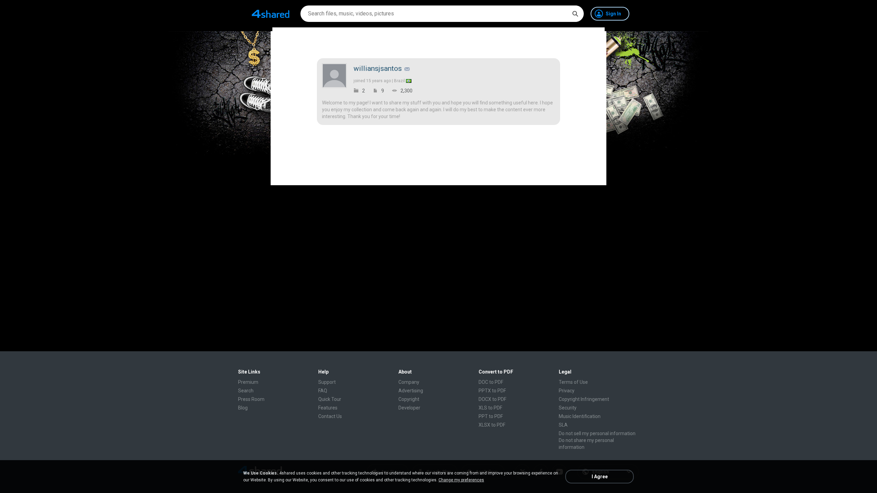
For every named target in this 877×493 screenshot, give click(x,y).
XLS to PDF (490, 407)
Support (327, 382)
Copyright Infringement (584, 399)
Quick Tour (329, 399)
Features (327, 407)
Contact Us (330, 416)
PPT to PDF (491, 416)
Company (408, 382)
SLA (563, 425)
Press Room (251, 399)
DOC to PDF (491, 382)
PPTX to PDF (492, 390)
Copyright (408, 399)
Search (246, 390)
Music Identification (580, 416)
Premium (248, 382)
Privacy (567, 390)
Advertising (410, 390)
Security (568, 407)
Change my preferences (461, 480)
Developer (409, 407)
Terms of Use (573, 382)
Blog (243, 407)
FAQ (322, 390)
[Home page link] (270, 13)
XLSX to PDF (492, 425)
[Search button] (575, 13)
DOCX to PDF (492, 399)
